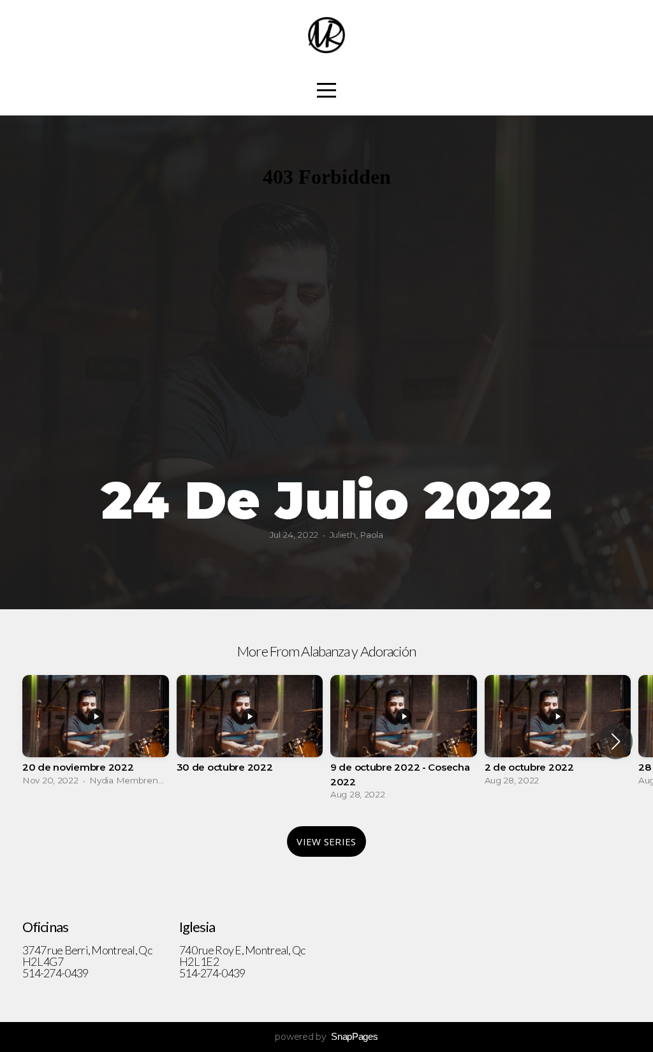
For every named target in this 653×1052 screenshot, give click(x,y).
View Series (326, 841)
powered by (326, 1036)
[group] (95, 734)
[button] (615, 741)
